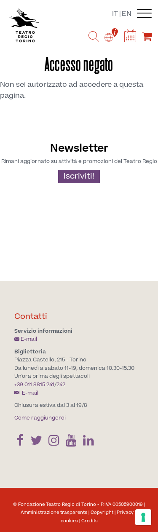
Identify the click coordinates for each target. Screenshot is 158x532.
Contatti (30, 316)
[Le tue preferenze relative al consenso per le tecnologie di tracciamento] (143, 517)
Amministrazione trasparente (54, 512)
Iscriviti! (79, 176)
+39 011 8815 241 (34, 384)
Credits (89, 521)
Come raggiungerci (40, 418)
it (115, 14)
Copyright (102, 512)
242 (60, 384)
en (126, 14)
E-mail (29, 339)
